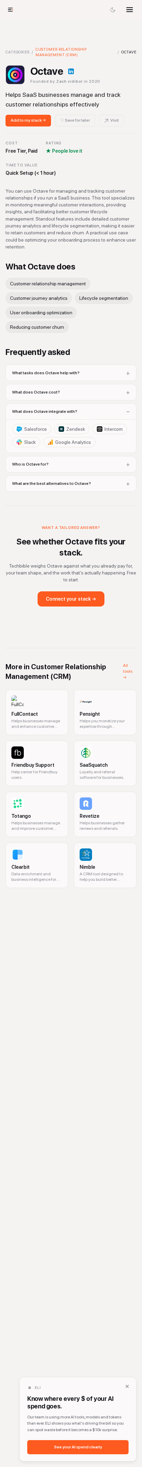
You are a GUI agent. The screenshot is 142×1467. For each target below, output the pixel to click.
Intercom (113, 429)
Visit (114, 120)
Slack (30, 442)
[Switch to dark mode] (113, 10)
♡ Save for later (75, 120)
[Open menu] (129, 10)
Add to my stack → (28, 120)
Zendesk (75, 429)
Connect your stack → (71, 599)
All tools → (127, 671)
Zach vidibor (69, 81)
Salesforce (35, 429)
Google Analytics (73, 442)
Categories (18, 52)
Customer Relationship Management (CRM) (61, 52)
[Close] (127, 1386)
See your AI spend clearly (78, 1447)
